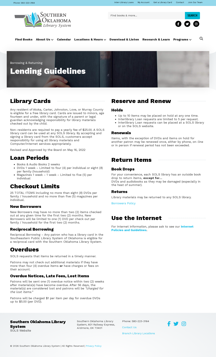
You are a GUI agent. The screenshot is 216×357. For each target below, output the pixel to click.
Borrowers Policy (123, 203)
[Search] (200, 39)
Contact (180, 2)
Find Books (24, 39)
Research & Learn (156, 39)
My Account (143, 2)
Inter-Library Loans (124, 2)
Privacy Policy (93, 346)
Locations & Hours (88, 39)
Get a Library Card (162, 2)
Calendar (64, 39)
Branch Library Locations (138, 333)
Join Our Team (195, 2)
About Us (43, 39)
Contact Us (129, 327)
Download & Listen (124, 39)
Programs (180, 39)
